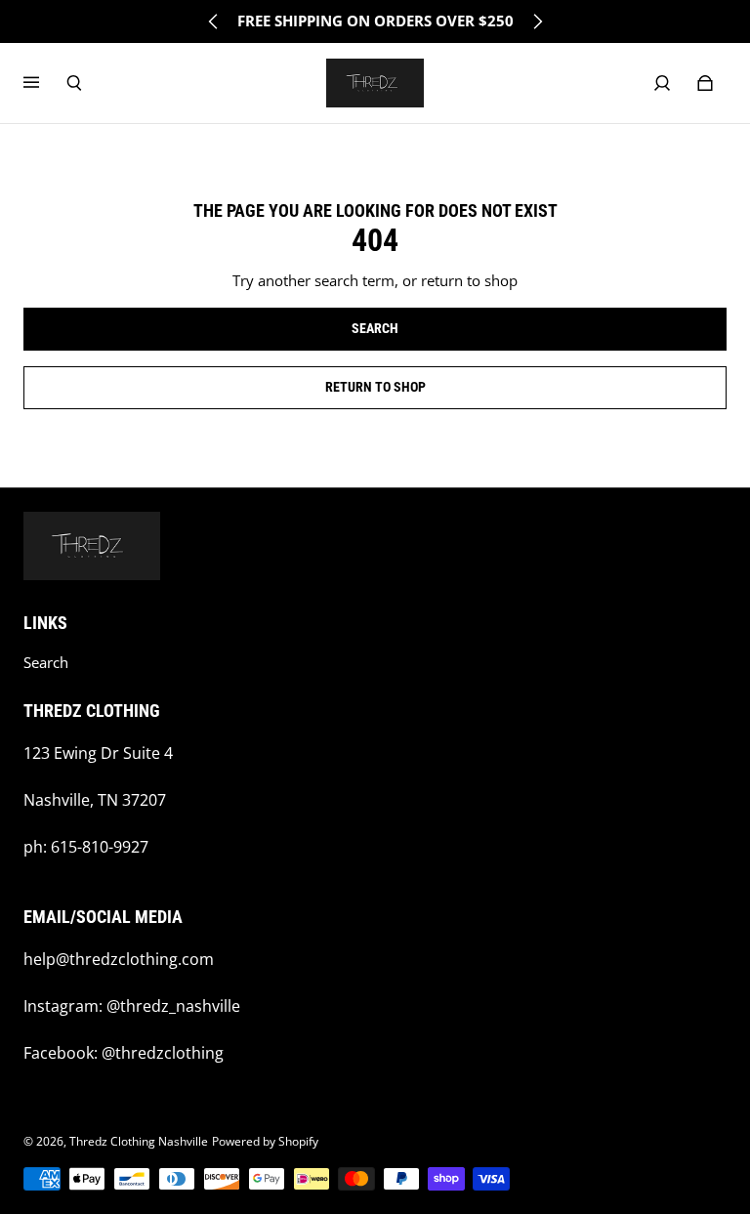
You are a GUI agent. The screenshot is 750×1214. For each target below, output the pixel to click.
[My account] (662, 83)
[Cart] (705, 83)
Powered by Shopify (265, 1141)
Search (45, 662)
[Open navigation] (44, 83)
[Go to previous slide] (213, 21)
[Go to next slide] (537, 21)
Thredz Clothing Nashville (138, 1141)
